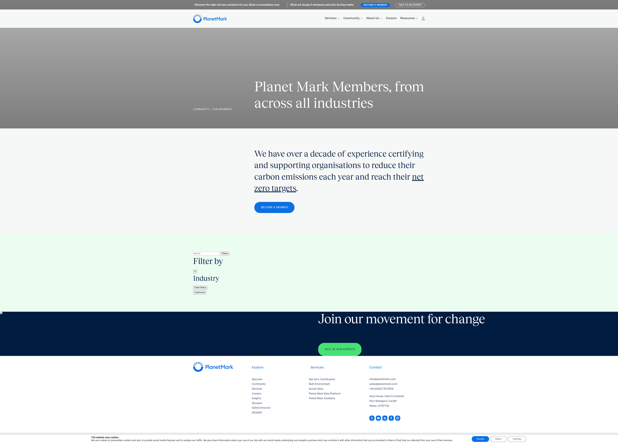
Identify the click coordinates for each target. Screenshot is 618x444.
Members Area (423, 19)
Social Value (316, 389)
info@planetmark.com (382, 379)
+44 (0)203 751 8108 (381, 389)
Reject (498, 439)
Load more (199, 292)
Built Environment (319, 384)
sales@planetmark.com (383, 384)
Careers (391, 18)
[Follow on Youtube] (378, 418)
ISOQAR (257, 412)
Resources (407, 18)
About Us (372, 18)
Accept (480, 439)
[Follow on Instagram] (397, 418)
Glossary (257, 403)
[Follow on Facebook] (391, 418)
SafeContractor (261, 408)
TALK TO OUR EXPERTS (339, 349)
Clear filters (200, 287)
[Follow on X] (372, 418)
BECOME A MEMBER (274, 207)
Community (351, 18)
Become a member (375, 5)
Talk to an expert (410, 5)
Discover (257, 379)
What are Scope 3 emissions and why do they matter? (315, 5)
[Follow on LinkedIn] (384, 418)
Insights (256, 398)
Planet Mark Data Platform (324, 393)
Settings (517, 439)
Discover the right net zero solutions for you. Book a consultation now (228, 5)
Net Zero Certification (322, 379)
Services (331, 18)
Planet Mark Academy (322, 398)
